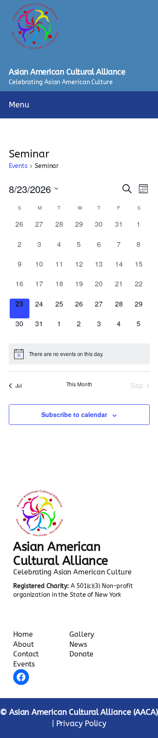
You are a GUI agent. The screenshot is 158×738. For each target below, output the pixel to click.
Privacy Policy (81, 723)
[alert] (79, 353)
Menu (19, 105)
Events (18, 166)
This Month (79, 384)
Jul (18, 385)
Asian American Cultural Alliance (67, 72)
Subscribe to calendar (74, 414)
